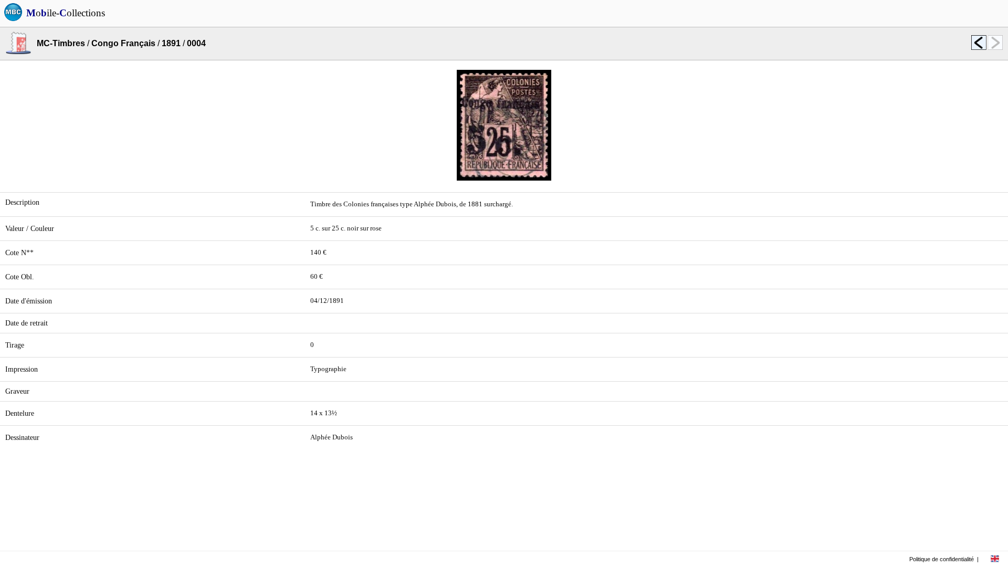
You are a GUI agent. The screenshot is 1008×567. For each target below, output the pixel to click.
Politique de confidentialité (941, 559)
